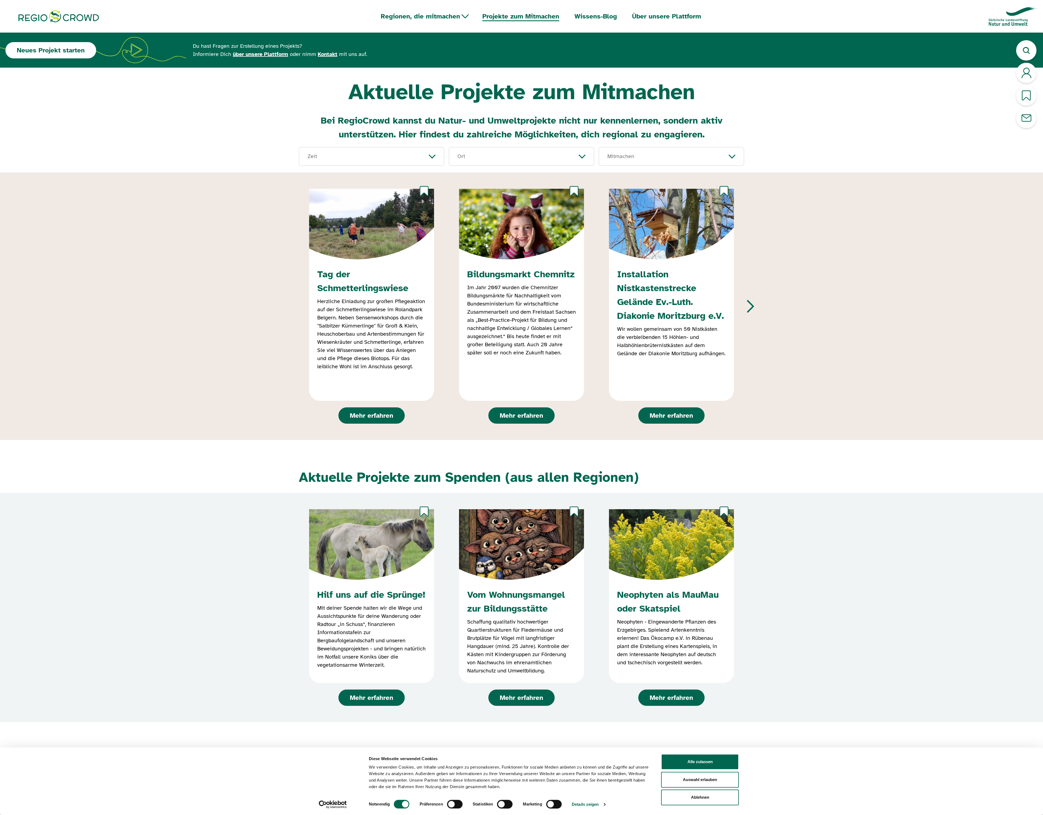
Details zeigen (585, 804)
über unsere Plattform (260, 54)
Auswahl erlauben (700, 779)
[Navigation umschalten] (465, 16)
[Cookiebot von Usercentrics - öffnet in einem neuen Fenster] (333, 804)
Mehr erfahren (371, 415)
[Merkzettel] (424, 191)
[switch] (455, 804)
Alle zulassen (700, 761)
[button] (750, 306)
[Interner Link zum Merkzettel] (1026, 95)
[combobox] (363, 156)
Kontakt (327, 54)
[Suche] (1026, 50)
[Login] (1026, 73)
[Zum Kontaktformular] (1026, 118)
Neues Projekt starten (51, 50)
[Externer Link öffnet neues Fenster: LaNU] (1013, 16)
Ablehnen (700, 797)
